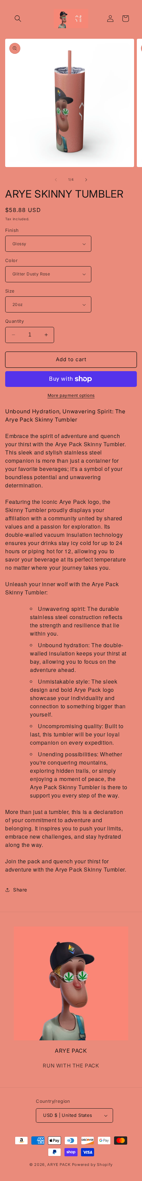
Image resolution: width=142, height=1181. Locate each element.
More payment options (71, 395)
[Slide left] (55, 179)
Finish (12, 230)
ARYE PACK (58, 1164)
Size (10, 291)
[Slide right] (86, 179)
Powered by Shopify (92, 1164)
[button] (18, 18)
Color (11, 260)
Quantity (14, 321)
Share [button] (20, 890)
